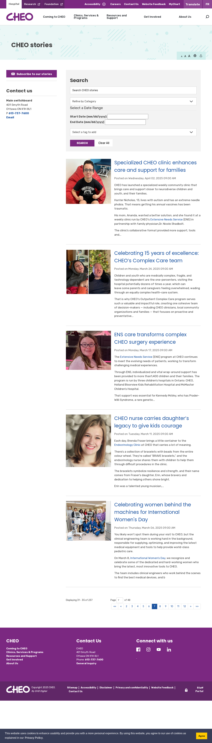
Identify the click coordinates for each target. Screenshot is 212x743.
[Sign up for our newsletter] (136, 656)
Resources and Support (117, 17)
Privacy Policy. (34, 737)
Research (30, 4)
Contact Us (131, 4)
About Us (185, 16)
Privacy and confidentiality (132, 687)
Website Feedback (154, 4)
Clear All (103, 143)
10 (172, 606)
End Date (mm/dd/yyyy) (87, 122)
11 (178, 606)
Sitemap (72, 687)
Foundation (52, 4)
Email (10, 117)
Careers (115, 4)
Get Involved (152, 16)
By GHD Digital (39, 691)
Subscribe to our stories (34, 74)
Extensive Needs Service (166, 219)
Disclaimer (106, 687)
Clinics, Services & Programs (86, 17)
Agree (201, 736)
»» (197, 606)
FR (207, 4)
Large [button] (185, 56)
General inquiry (86, 663)
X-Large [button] (189, 56)
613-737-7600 (19, 113)
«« (114, 606)
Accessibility (92, 4)
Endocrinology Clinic (127, 444)
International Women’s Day (147, 558)
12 (184, 606)
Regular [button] (181, 56)
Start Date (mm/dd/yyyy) (88, 116)
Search (207, 16)
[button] (195, 56)
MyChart (174, 4)
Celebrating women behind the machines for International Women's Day (152, 512)
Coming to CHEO (54, 16)
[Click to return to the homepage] (19, 17)
